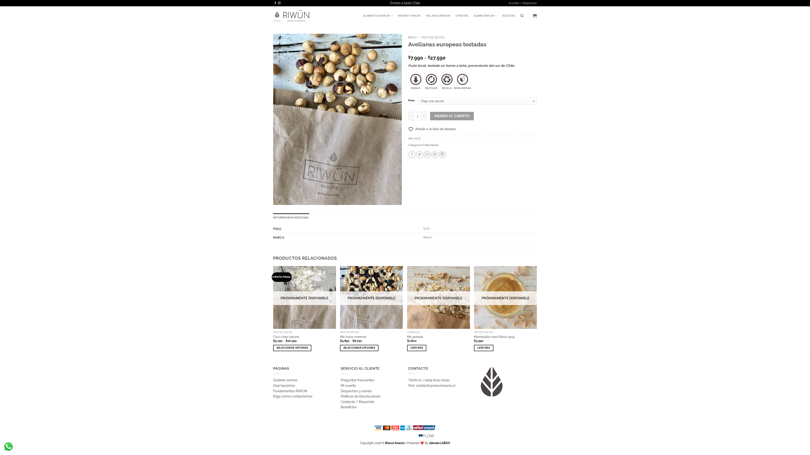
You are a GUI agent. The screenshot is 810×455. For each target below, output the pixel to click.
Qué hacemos (284, 386)
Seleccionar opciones (292, 347)
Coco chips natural (286, 337)
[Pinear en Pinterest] (434, 154)
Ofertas (462, 15)
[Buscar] (522, 16)
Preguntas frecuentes (357, 380)
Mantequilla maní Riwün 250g (494, 337)
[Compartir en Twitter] (419, 154)
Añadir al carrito (452, 116)
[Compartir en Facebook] (412, 154)
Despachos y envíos (356, 391)
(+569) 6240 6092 (436, 380)
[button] (523, 3)
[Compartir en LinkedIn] (442, 154)
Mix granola (415, 337)
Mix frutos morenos (353, 337)
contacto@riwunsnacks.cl (435, 386)
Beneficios (349, 407)
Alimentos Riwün (376, 15)
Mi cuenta (348, 386)
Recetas (508, 15)
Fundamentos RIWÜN (290, 391)
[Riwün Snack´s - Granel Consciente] (291, 16)
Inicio (412, 37)
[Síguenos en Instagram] (279, 3)
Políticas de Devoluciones (361, 396)
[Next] (536, 312)
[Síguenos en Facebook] (275, 3)
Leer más (416, 347)
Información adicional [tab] (291, 217)
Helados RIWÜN (438, 15)
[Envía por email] (427, 154)
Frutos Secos (432, 37)
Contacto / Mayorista (357, 402)
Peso (411, 100)
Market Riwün (409, 15)
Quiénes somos (285, 380)
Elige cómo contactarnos (292, 396)
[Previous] (273, 312)
